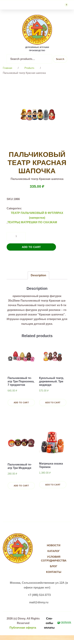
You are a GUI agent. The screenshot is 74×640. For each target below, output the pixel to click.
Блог (53, 566)
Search (60, 59)
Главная (7, 68)
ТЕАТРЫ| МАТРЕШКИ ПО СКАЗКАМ (32, 222)
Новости (53, 545)
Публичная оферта (22, 627)
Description (38, 275)
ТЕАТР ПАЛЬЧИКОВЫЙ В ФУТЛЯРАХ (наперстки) (37, 215)
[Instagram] (57, 538)
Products (29, 68)
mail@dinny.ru (38, 602)
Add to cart (31, 247)
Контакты (53, 571)
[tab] (38, 275)
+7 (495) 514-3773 (39, 594)
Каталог (53, 551)
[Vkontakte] (49, 538)
